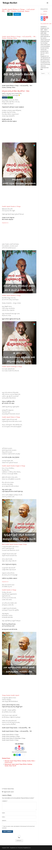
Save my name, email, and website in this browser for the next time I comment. (18, 827)
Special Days (11, 789)
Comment (5, 801)
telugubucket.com (5, 223)
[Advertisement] (19, 26)
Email (3, 817)
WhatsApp (10, 98)
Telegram (4, 98)
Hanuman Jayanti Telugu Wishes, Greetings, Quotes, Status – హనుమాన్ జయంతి (20, 761)
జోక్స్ (10, 14)
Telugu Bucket (10, 3)
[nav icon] (47, 3)
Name (3, 813)
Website (4, 820)
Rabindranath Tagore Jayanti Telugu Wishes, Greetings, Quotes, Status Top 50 (18, 765)
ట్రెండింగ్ (17, 14)
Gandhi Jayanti (10, 792)
